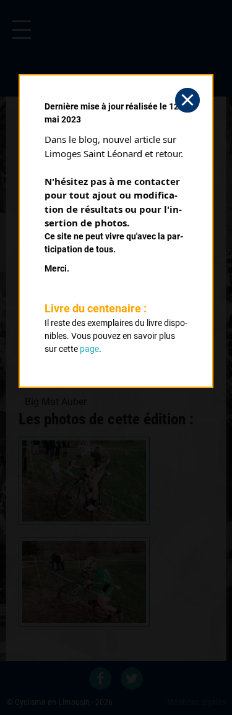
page (89, 349)
